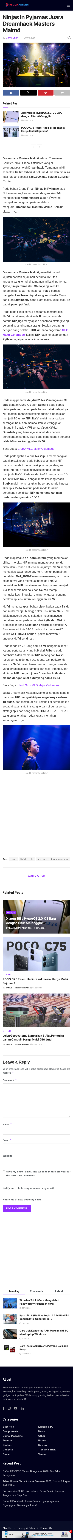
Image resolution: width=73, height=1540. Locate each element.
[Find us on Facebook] (3, 1408)
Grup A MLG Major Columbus (36, 448)
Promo (42, 1440)
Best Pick (8, 1426)
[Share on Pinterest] (46, 93)
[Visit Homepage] (17, 5)
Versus (42, 1454)
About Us (7, 1528)
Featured (8, 1440)
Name (7, 1124)
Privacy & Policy (26, 1528)
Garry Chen (12, 37)
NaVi (23, 859)
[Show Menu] (68, 5)
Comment (10, 1080)
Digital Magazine (13, 1435)
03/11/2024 (28, 120)
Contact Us (46, 1528)
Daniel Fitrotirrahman (20, 928)
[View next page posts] (39, 146)
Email (7, 1140)
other (11, 913)
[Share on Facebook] (11, 93)
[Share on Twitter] (28, 93)
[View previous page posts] (33, 146)
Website (7, 1155)
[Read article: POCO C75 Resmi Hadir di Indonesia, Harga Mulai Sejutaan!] (11, 131)
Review (42, 1445)
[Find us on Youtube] (15, 1408)
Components (10, 1431)
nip (31, 859)
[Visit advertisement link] (36, 819)
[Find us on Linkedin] (22, 1408)
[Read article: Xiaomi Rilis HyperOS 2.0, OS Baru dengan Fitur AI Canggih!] (11, 116)
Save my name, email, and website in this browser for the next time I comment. (38, 1173)
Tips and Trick (47, 1449)
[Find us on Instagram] (9, 1408)
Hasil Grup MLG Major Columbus (38, 685)
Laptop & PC (46, 1426)
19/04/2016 (29, 37)
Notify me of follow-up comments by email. (28, 1188)
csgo (13, 859)
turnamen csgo (59, 859)
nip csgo (42, 859)
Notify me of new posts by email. (22, 1199)
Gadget (7, 1445)
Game (6, 1454)
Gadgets (8, 1449)
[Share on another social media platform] (62, 93)
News (41, 1431)
